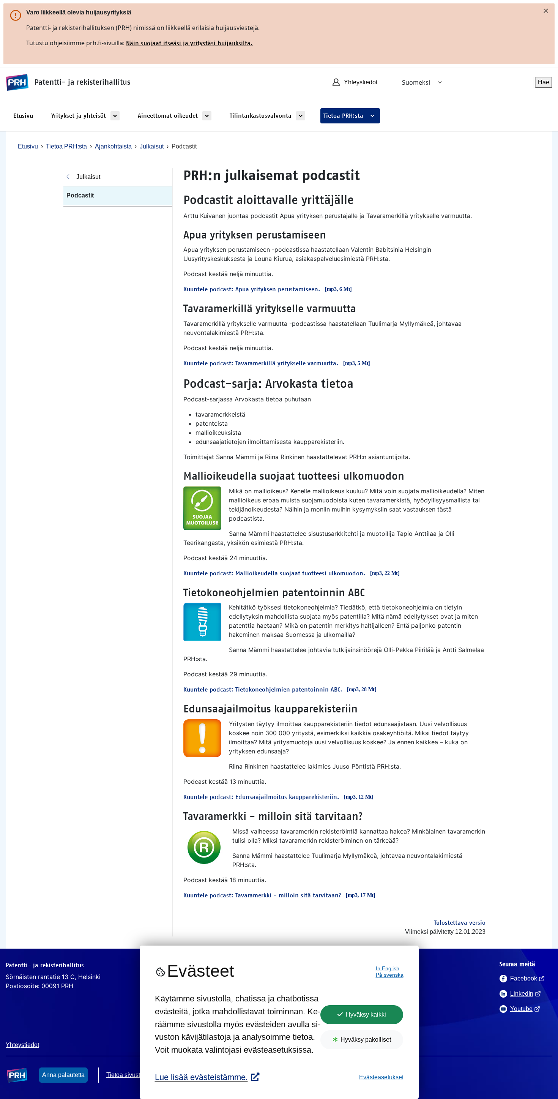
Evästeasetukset (381, 1077)
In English (387, 968)
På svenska (390, 975)
